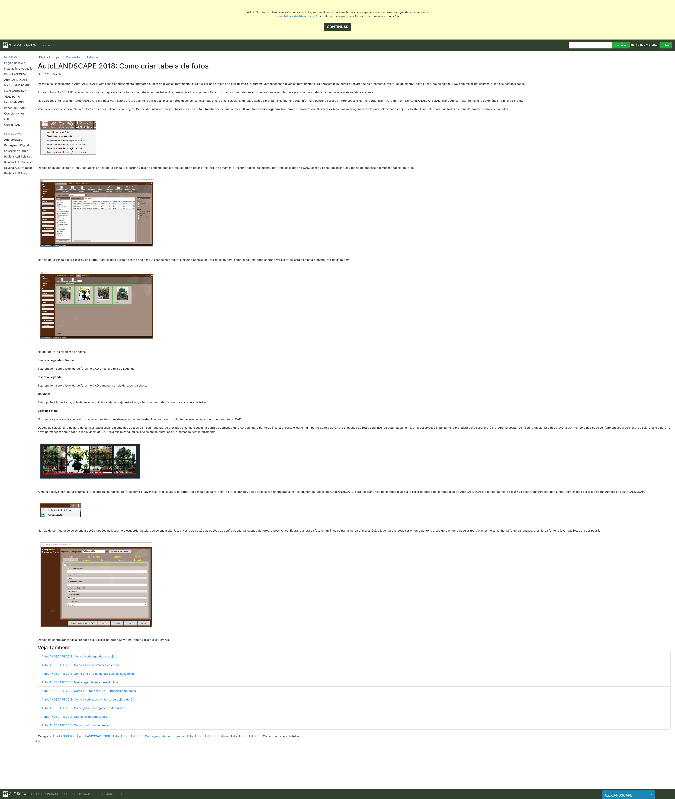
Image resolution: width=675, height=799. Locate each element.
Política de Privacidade (299, 16)
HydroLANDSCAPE (17, 85)
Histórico (92, 57)
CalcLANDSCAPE (15, 91)
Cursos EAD (12, 124)
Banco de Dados (15, 108)
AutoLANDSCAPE (16, 79)
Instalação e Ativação (18, 68)
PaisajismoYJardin (16, 151)
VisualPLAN (12, 96)
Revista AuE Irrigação (18, 167)
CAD (7, 119)
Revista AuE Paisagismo (18, 156)
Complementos (14, 113)
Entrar (666, 45)
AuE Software (13, 139)
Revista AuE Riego (16, 173)
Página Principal (49, 57)
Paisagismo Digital (16, 145)
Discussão (73, 57)
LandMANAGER (14, 102)
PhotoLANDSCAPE (16, 74)
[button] (48, 45)
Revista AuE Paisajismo (18, 162)
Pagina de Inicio (14, 63)
